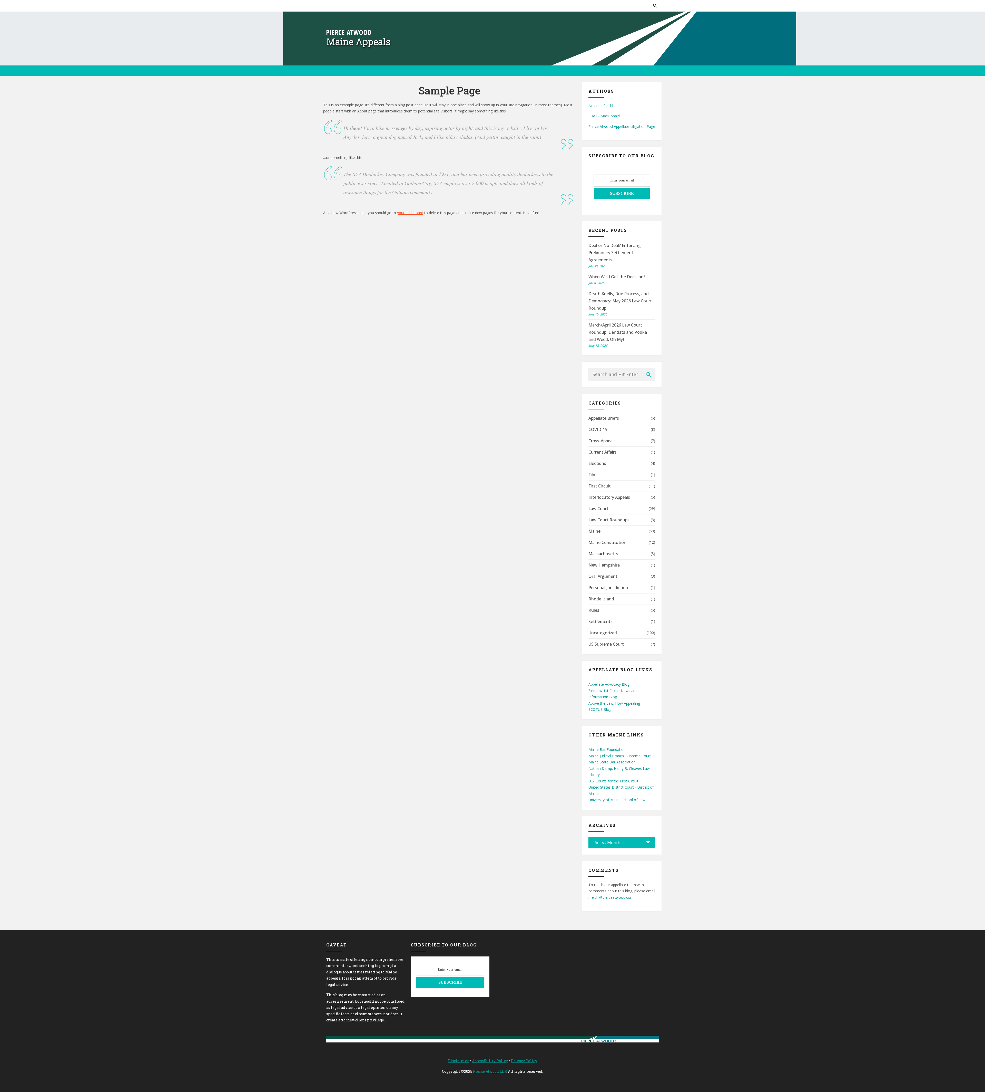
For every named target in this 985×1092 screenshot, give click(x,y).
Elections (597, 463)
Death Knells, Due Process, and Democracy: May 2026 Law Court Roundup (620, 301)
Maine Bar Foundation (607, 749)
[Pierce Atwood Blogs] (348, 32)
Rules (593, 610)
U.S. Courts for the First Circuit (613, 781)
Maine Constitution (607, 542)
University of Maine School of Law (616, 799)
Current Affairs (602, 452)
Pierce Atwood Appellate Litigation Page (621, 126)
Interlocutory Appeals (609, 497)
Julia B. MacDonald (604, 115)
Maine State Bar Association (612, 762)
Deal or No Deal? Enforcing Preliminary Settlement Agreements (614, 253)
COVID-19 (597, 429)
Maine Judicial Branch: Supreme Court (619, 755)
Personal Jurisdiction (608, 587)
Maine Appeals (358, 41)
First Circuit (599, 486)
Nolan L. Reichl (600, 105)
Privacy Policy (524, 1060)
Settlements (600, 621)
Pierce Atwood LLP (489, 1071)
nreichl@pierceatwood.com (611, 897)
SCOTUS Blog (599, 709)
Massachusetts (603, 554)
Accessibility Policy (490, 1060)
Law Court (598, 508)
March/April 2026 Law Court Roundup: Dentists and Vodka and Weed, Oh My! (617, 332)
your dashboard (410, 212)
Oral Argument (602, 576)
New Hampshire (604, 565)
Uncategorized (602, 633)
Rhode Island (601, 599)
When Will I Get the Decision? (616, 277)
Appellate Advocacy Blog (608, 684)
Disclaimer (458, 1060)
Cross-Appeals (602, 441)
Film (592, 474)
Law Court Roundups (608, 520)
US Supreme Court (606, 644)
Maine (594, 531)
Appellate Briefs (603, 418)
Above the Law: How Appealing (614, 703)
